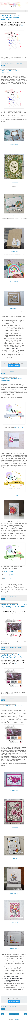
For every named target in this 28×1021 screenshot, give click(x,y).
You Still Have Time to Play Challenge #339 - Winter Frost (12, 656)
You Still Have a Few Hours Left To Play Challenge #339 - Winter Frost (14, 606)
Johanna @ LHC (8, 575)
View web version (14, 1017)
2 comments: (18, 371)
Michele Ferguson (20, 496)
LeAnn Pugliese (8, 571)
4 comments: (18, 596)
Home (14, 1014)
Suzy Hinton (7, 578)
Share (3, 65)
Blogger (16, 1019)
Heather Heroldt (14, 182)
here (22, 25)
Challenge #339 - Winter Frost (12, 706)
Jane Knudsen (14, 251)
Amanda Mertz (19, 427)
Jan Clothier (14, 215)
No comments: (18, 63)
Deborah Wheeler (14, 308)
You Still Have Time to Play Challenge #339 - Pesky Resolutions (11, 17)
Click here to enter (14, 365)
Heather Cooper (14, 144)
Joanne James (14, 281)
